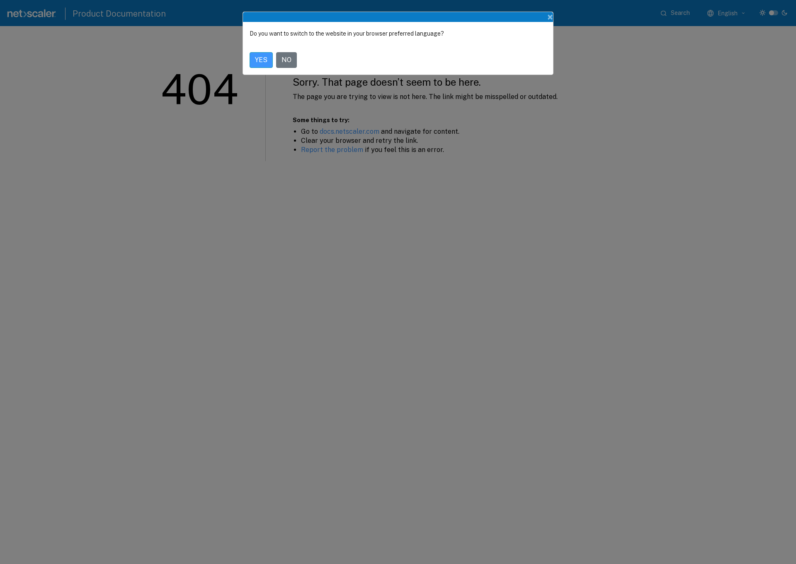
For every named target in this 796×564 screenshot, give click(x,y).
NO (286, 60)
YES (261, 60)
